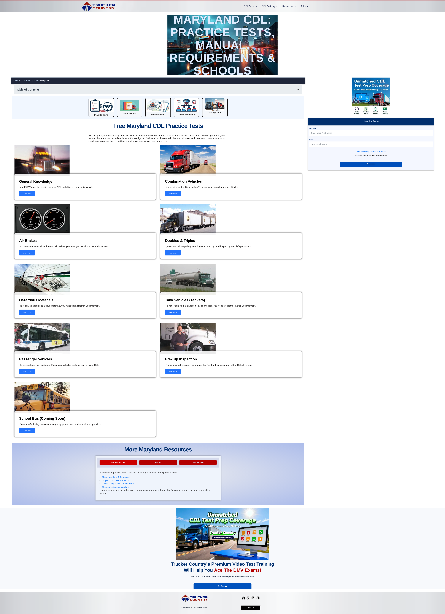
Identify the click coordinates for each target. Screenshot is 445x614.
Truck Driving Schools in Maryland (118, 483)
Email (311, 139)
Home (16, 81)
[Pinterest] (258, 598)
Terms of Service (378, 152)
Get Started (222, 586)
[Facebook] (243, 598)
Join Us (250, 608)
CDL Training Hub (29, 81)
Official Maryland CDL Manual (116, 477)
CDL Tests (249, 6)
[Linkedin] (253, 598)
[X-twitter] (248, 598)
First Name (312, 128)
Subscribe (371, 164)
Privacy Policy (362, 152)
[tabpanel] (158, 484)
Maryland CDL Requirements (115, 480)
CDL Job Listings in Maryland (115, 487)
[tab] (118, 462)
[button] (298, 89)
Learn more (27, 194)
